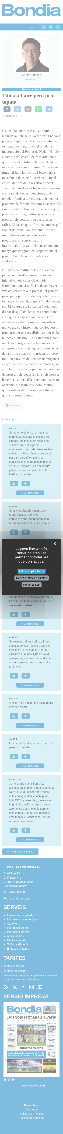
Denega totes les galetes (31, 577)
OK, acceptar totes (31, 571)
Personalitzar (31, 584)
